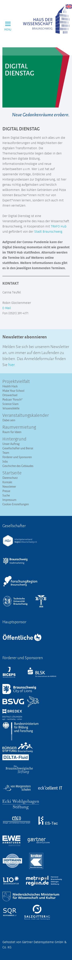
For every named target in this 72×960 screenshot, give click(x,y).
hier (11, 364)
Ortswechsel (9, 395)
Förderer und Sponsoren (17, 457)
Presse (6, 491)
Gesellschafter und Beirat (17, 448)
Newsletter (9, 486)
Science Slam (10, 404)
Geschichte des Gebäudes (17, 466)
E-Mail (6, 308)
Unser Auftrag (11, 444)
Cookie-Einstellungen (15, 504)
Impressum (9, 500)
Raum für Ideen (11, 432)
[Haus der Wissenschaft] (46, 20)
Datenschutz (10, 478)
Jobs (5, 461)
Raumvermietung (19, 427)
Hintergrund (14, 439)
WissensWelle (10, 408)
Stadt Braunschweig (48, 231)
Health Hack (10, 386)
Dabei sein (8, 420)
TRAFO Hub (58, 226)
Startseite (12, 473)
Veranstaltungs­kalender (25, 416)
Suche (6, 495)
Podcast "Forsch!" (12, 399)
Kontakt (7, 482)
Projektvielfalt (16, 382)
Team (5, 453)
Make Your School (13, 391)
